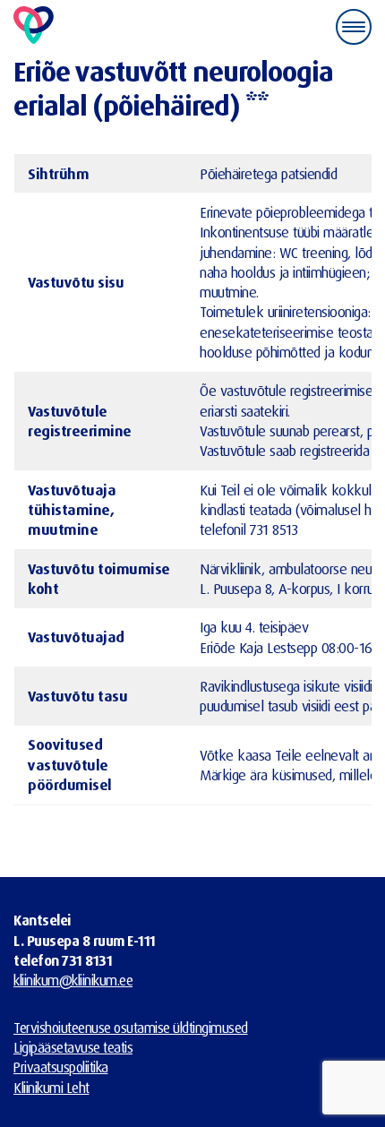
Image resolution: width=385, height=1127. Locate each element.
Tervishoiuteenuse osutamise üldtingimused (130, 1028)
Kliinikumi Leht (51, 1088)
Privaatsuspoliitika (60, 1067)
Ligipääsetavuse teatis (73, 1047)
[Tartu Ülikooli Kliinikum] (33, 26)
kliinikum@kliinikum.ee (73, 980)
